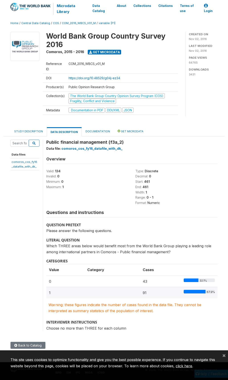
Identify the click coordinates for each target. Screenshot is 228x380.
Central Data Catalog (35, 23)
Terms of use (187, 8)
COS (56, 23)
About (121, 6)
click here (184, 366)
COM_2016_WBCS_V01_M (79, 23)
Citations (165, 6)
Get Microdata (106, 52)
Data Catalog (98, 8)
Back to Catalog (29, 345)
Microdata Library (66, 9)
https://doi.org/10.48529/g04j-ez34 (94, 78)
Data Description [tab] (64, 132)
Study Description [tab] (28, 131)
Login (208, 11)
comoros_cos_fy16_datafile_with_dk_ (91, 148)
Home (14, 23)
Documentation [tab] (98, 131)
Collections (142, 6)
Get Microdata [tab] (131, 131)
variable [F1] (107, 23)
